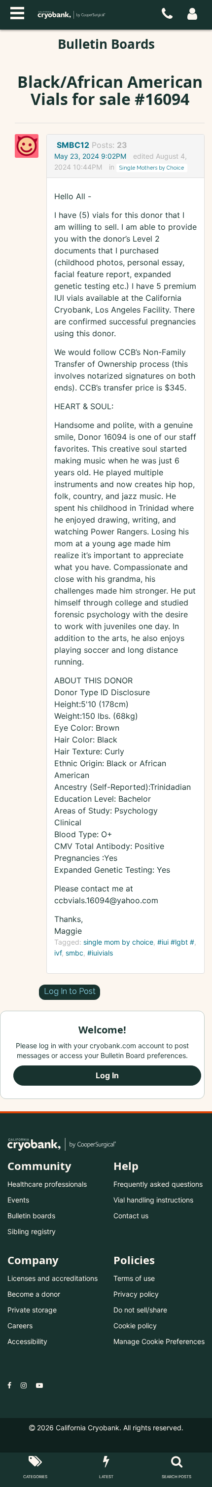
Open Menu (17, 12)
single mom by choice (118, 942)
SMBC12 (73, 145)
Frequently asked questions (158, 1184)
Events (18, 1200)
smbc (74, 953)
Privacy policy (136, 1294)
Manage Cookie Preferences (159, 1341)
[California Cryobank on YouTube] (39, 1385)
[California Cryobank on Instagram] (24, 1385)
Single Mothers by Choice (151, 168)
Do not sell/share (140, 1310)
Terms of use (134, 1278)
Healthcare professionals (47, 1184)
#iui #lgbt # (175, 942)
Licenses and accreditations (52, 1278)
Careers (20, 1325)
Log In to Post (70, 991)
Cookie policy (135, 1325)
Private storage (32, 1310)
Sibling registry (31, 1231)
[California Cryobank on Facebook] (9, 1385)
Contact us (130, 1215)
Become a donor (33, 1294)
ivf (58, 953)
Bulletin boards (31, 1215)
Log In (107, 1075)
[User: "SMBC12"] (29, 146)
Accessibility (27, 1341)
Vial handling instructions (153, 1200)
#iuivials (100, 953)
